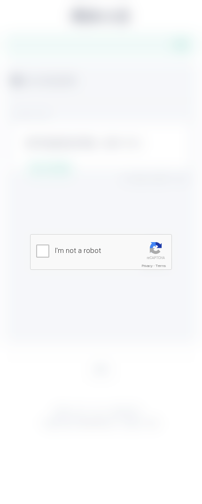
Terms (160, 266)
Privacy (147, 266)
